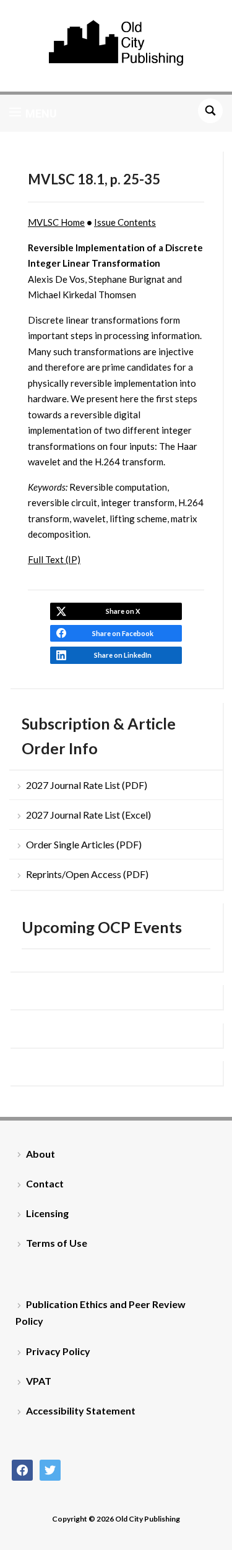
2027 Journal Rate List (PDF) (86, 785)
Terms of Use (56, 1243)
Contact (45, 1183)
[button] (33, 113)
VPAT (38, 1381)
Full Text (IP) (54, 559)
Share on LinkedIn (123, 655)
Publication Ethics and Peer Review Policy (100, 1312)
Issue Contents (125, 222)
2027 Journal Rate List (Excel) (88, 814)
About (40, 1154)
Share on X (123, 611)
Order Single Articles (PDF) (84, 844)
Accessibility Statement (80, 1410)
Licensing (47, 1213)
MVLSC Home (56, 222)
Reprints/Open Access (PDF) (87, 874)
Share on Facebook (122, 633)
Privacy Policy (58, 1351)
